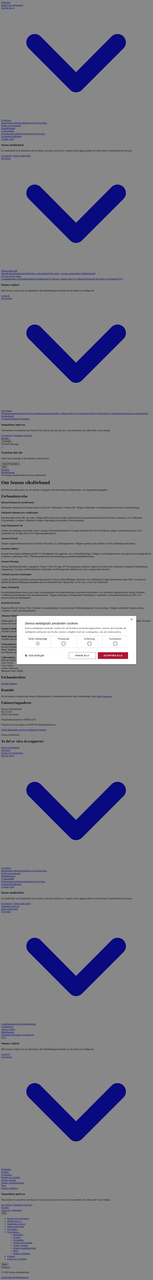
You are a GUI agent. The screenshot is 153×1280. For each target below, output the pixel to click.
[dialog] (76, 640)
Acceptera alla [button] (113, 655)
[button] (34, 655)
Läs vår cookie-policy (110, 631)
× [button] (131, 619)
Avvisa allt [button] (82, 655)
